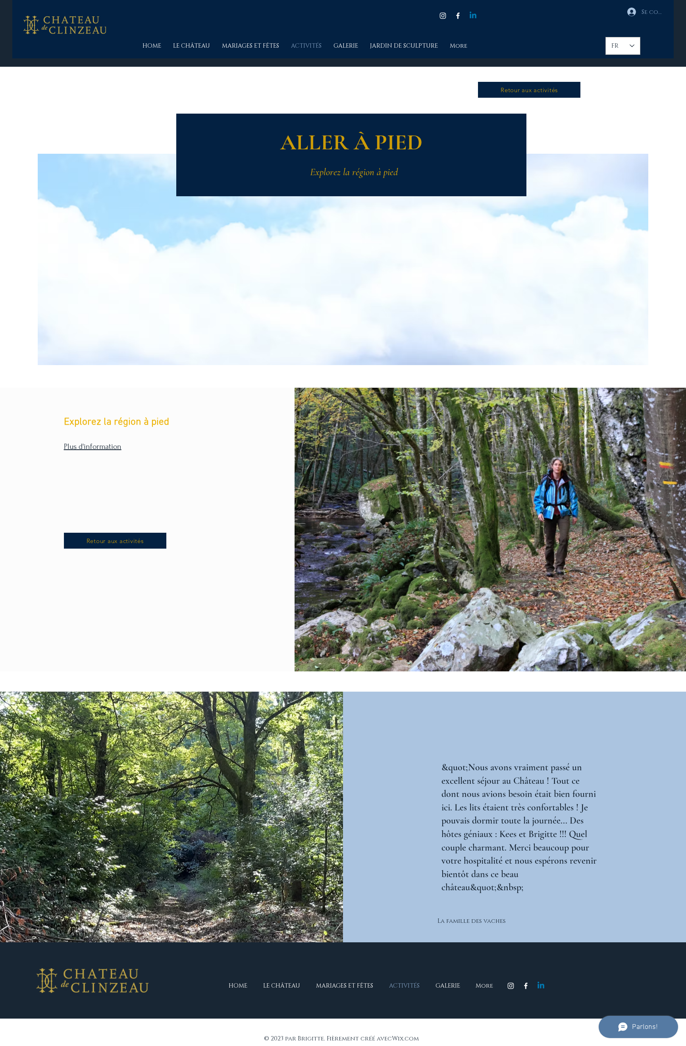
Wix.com (405, 1038)
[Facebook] (458, 16)
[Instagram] (443, 16)
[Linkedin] (473, 16)
